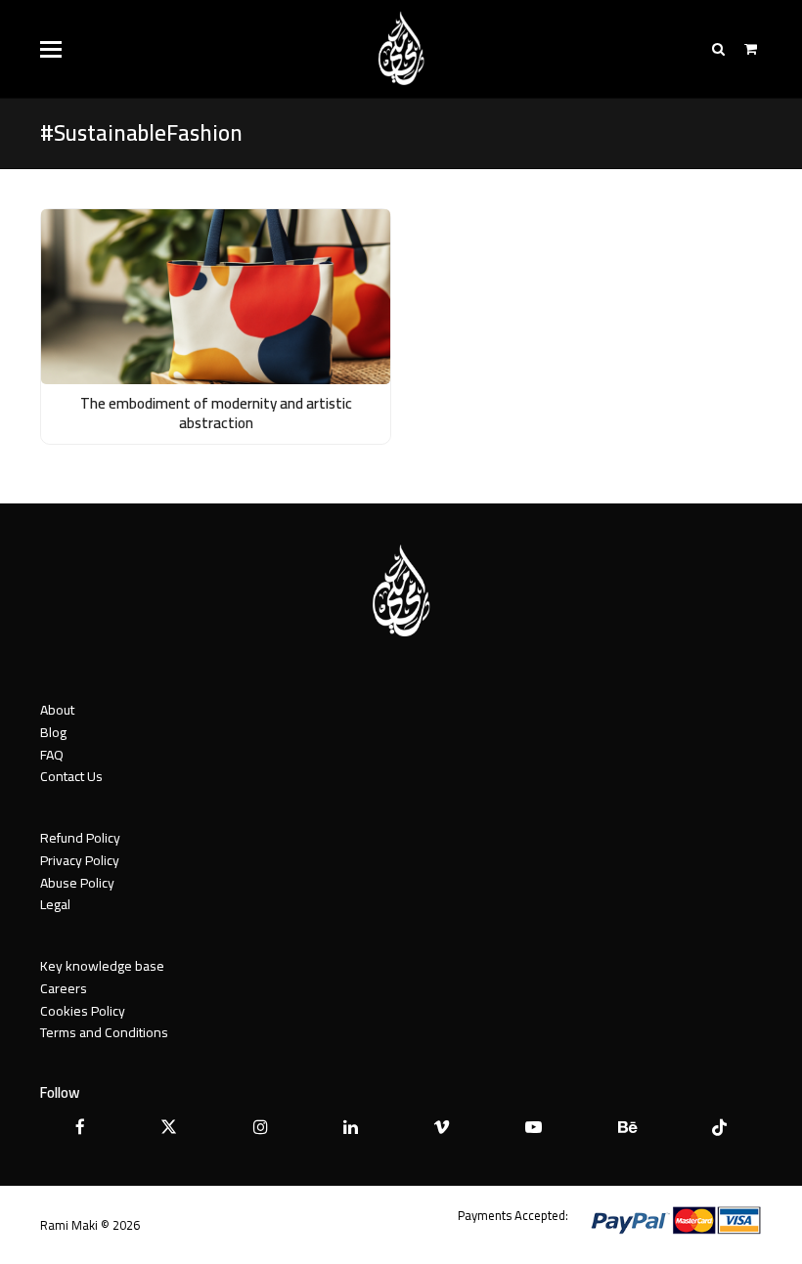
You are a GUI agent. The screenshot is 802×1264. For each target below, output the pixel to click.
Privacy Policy (79, 860)
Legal (55, 904)
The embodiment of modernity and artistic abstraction (216, 413)
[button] (51, 49)
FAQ (52, 754)
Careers (63, 988)
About (57, 709)
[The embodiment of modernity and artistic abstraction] (215, 295)
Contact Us (71, 776)
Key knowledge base (102, 966)
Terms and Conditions (104, 1032)
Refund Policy (80, 837)
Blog (53, 732)
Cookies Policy (82, 1011)
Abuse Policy (77, 882)
